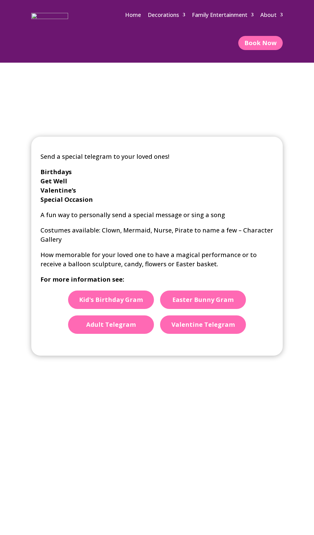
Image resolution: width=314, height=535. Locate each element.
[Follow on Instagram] (250, 453)
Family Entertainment (219, 14)
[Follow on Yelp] (267, 453)
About (268, 14)
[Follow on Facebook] (233, 453)
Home (133, 14)
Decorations (163, 14)
